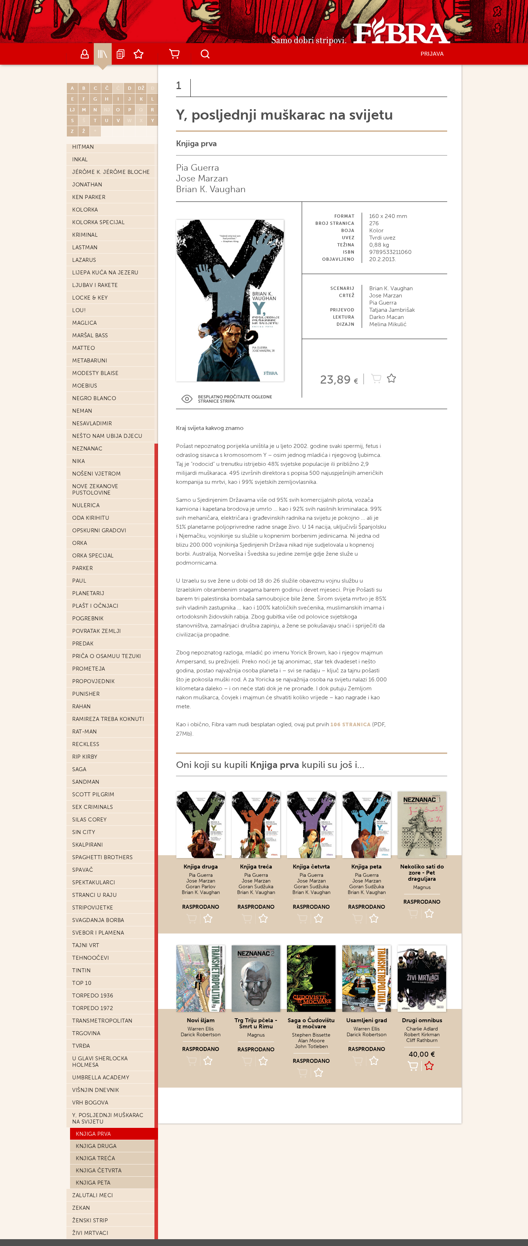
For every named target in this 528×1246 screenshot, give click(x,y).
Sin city (83, 832)
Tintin (81, 970)
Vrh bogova (90, 1102)
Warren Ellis (200, 1029)
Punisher (85, 694)
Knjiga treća (95, 1158)
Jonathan (87, 184)
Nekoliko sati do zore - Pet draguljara (422, 872)
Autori (85, 54)
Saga (79, 769)
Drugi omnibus (422, 1020)
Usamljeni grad (366, 1020)
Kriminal (85, 235)
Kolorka (85, 210)
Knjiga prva (93, 1134)
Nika (78, 461)
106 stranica (350, 725)
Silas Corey (89, 819)
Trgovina (86, 1033)
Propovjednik (93, 681)
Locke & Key (90, 298)
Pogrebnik (88, 618)
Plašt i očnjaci (95, 606)
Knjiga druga (96, 1146)
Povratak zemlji (96, 631)
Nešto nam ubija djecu (107, 436)
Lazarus (84, 260)
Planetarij (88, 593)
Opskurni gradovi (99, 530)
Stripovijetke (93, 907)
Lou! (79, 310)
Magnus (422, 887)
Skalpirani (87, 845)
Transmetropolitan (102, 1021)
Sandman (85, 782)
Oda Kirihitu (90, 518)
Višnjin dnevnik (95, 1090)
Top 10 (81, 983)
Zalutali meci (92, 1195)
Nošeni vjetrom (96, 474)
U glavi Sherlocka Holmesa (100, 1061)
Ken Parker (88, 197)
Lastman (85, 247)
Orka (79, 543)
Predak (82, 643)
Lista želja (139, 54)
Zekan (81, 1208)
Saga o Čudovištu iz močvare (311, 1023)
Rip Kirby (85, 757)
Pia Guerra (197, 167)
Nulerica (85, 505)
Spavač (82, 870)
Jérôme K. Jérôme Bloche (111, 172)
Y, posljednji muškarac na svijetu (107, 1118)
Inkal (80, 159)
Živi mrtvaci (90, 1233)
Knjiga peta (93, 1183)
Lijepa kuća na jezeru (105, 272)
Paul (79, 581)
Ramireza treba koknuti (108, 719)
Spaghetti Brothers (102, 857)
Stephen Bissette (311, 1035)
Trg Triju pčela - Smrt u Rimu (256, 1023)
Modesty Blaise (95, 373)
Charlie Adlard (422, 1029)
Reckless (85, 744)
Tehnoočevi (90, 958)
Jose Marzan (202, 178)
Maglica (84, 323)
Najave (121, 54)
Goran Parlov (201, 887)
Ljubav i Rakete (95, 285)
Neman (82, 411)
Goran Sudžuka (255, 887)
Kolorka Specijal (98, 222)
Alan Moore (311, 1041)
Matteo (83, 348)
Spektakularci (93, 882)
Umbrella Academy (100, 1077)
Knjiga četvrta (98, 1170)
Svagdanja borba (98, 920)
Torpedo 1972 (92, 1008)
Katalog (103, 54)
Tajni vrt (85, 945)
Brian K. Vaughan (211, 189)
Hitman (83, 147)
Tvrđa (81, 1046)
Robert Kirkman (422, 1035)
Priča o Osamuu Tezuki (106, 656)
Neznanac (87, 448)
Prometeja (88, 669)
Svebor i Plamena (98, 933)
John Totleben (311, 1046)
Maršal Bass (90, 335)
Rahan (81, 706)
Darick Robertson (201, 1035)
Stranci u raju (94, 895)
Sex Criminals (92, 807)
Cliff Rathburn (421, 1040)
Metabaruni (89, 360)
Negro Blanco (94, 398)
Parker (82, 568)
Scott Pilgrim (93, 794)
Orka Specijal (93, 555)
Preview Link (226, 398)
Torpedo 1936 (92, 995)
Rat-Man (84, 731)
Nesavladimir (92, 423)
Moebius (84, 386)
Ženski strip (90, 1220)
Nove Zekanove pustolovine (95, 489)
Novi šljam (201, 1020)
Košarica (174, 54)
